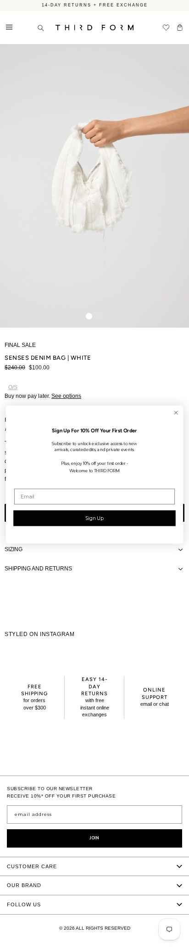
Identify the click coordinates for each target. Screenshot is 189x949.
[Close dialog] (176, 413)
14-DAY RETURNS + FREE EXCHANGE (95, 4)
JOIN (94, 838)
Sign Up (94, 518)
